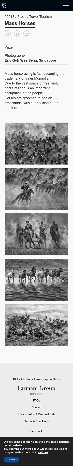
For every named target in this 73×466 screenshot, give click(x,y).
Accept (11, 459)
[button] (8, 33)
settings (43, 452)
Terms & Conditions (37, 421)
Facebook (36, 431)
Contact (36, 407)
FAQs (36, 400)
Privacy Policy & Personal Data (36, 414)
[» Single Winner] (27, 5)
